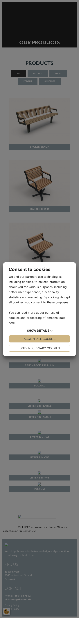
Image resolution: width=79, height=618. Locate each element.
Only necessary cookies (39, 348)
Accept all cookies (39, 339)
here (12, 323)
